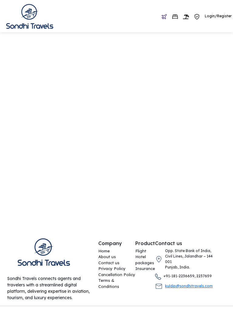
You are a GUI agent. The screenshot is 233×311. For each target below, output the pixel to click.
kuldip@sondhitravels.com (189, 286)
